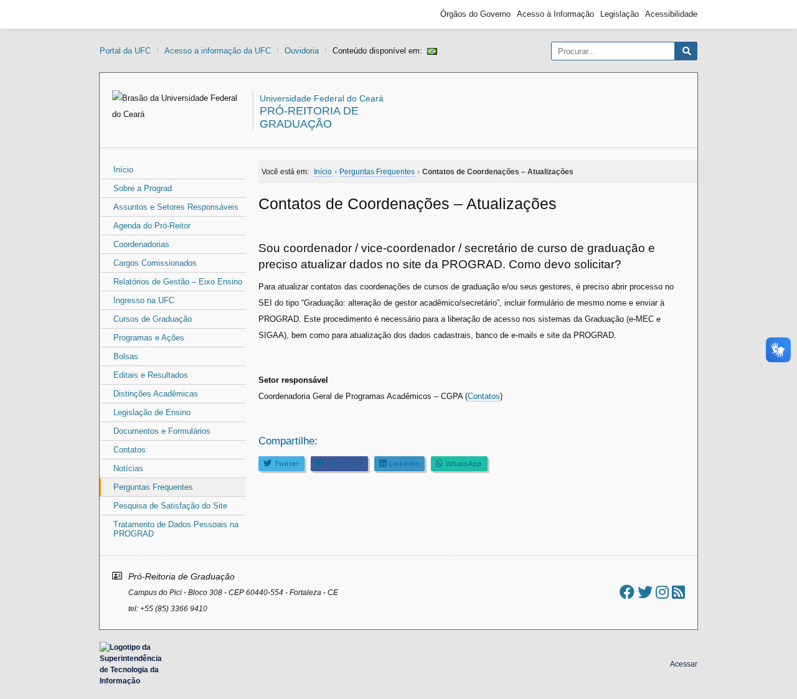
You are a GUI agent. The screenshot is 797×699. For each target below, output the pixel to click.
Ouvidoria (302, 50)
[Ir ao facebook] (627, 592)
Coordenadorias (141, 244)
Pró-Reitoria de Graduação (309, 117)
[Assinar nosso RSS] (678, 592)
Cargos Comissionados (155, 263)
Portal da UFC (125, 50)
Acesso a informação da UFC (217, 50)
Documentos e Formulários (161, 431)
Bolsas (125, 356)
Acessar (683, 664)
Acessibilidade (671, 14)
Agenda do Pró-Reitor (152, 225)
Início (123, 169)
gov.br (122, 14)
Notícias (128, 468)
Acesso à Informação (555, 14)
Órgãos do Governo (475, 14)
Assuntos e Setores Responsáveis (175, 207)
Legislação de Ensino (152, 412)
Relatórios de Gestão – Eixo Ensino (177, 281)
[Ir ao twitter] (645, 592)
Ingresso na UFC (143, 300)
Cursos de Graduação (152, 319)
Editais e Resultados (150, 375)
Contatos (129, 449)
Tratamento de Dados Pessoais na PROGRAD (175, 529)
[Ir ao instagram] (662, 592)
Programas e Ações (148, 337)
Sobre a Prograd (142, 188)
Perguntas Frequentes (153, 487)
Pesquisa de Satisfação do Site (170, 505)
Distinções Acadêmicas (155, 393)
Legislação (619, 14)
